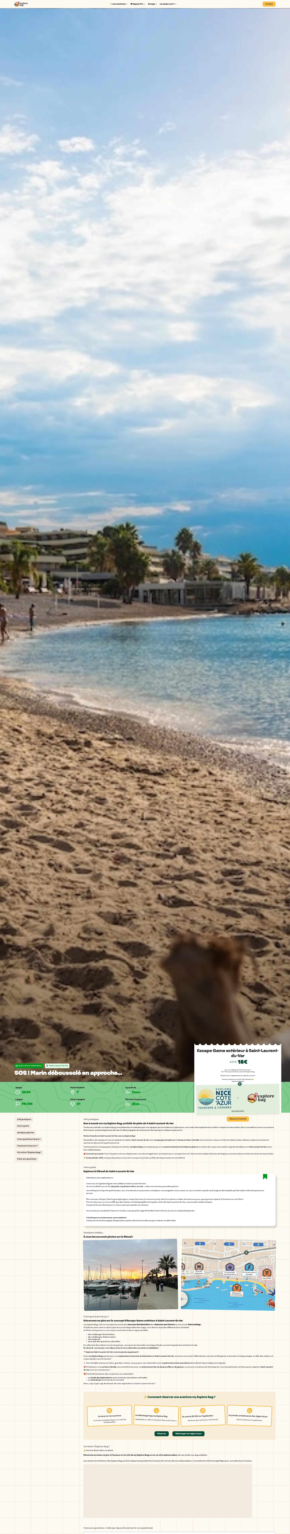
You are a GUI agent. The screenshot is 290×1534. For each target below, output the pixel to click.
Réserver (161, 1434)
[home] (21, 4)
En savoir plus (238, 1111)
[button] (119, 4)
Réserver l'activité (237, 1119)
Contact (269, 4)
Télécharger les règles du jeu (188, 1434)
